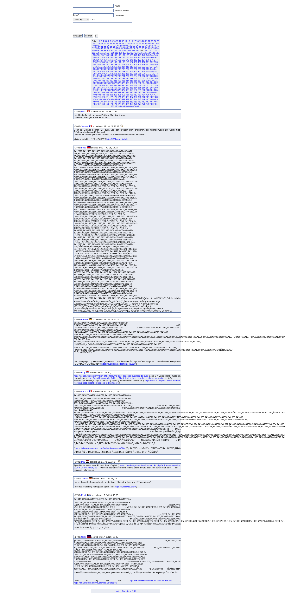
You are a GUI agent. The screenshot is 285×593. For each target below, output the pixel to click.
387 (99, 92)
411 (131, 95)
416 (152, 95)
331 (131, 83)
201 (123, 64)
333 (139, 83)
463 (147, 102)
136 (119, 55)
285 (139, 76)
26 (93, 43)
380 (135, 90)
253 (139, 71)
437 (107, 99)
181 (107, 62)
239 (147, 69)
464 (152, 102)
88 (140, 48)
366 (143, 88)
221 (139, 67)
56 (114, 46)
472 (119, 104)
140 (135, 55)
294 (111, 78)
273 (156, 74)
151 (115, 57)
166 (111, 60)
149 (107, 57)
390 (111, 92)
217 (123, 67)
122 (128, 53)
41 (137, 43)
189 (139, 62)
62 (131, 46)
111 (153, 50)
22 (149, 41)
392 (119, 92)
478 (143, 104)
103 (121, 50)
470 (111, 104)
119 (116, 53)
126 (145, 53)
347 (131, 85)
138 (127, 55)
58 (119, 46)
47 (154, 43)
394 (127, 92)
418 (95, 97)
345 (123, 85)
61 (128, 46)
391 (115, 92)
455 (115, 102)
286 (143, 76)
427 (131, 97)
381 (139, 90)
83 (125, 48)
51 (99, 46)
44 (146, 43)
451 (99, 102)
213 (107, 67)
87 (137, 48)
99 (105, 50)
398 (143, 92)
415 (147, 95)
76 (105, 48)
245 (107, 71)
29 (102, 43)
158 (143, 57)
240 (152, 69)
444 (135, 99)
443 (131, 99)
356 (103, 88)
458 (127, 102)
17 (134, 41)
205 (139, 64)
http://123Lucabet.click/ (117, 139)
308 (103, 81)
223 (147, 67)
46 (151, 43)
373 (107, 90)
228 (103, 69)
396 (135, 92)
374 (111, 90)
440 (119, 99)
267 (131, 74)
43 (143, 43)
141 (139, 55)
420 (103, 97)
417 (156, 95)
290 (95, 78)
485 (125, 106)
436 (103, 99)
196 (103, 64)
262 (111, 74)
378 (127, 90)
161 (156, 57)
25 (158, 41)
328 (119, 83)
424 (119, 97)
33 (114, 43)
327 (115, 83)
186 (127, 62)
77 (108, 48)
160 (152, 57)
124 (137, 53)
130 (95, 55)
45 (149, 43)
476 (135, 104)
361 (123, 88)
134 (111, 55)
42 (140, 43)
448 (152, 99)
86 (134, 48)
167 (115, 60)
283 (131, 76)
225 (156, 67)
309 (107, 81)
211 (99, 67)
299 (131, 78)
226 (95, 69)
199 (115, 64)
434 (95, 99)
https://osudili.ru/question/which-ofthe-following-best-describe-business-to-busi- (111, 376)
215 (115, 67)
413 (139, 95)
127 (149, 53)
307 (99, 81)
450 (95, 102)
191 (147, 62)
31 (108, 43)
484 (121, 106)
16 (131, 41)
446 (143, 99)
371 (99, 90)
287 (147, 76)
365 (139, 88)
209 (156, 64)
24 (155, 41)
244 (103, 71)
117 (109, 53)
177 (156, 60)
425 (123, 97)
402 (95, 95)
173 (139, 60)
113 (93, 53)
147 (99, 57)
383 (147, 90)
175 (147, 60)
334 (143, 83)
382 (143, 90)
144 (152, 55)
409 (123, 95)
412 (135, 95)
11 (117, 41)
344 (119, 85)
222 (143, 67)
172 (135, 60)
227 (99, 69)
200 (119, 64)
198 (111, 64)
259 (99, 74)
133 (107, 55)
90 (146, 48)
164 (103, 60)
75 (102, 48)
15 (129, 41)
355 (99, 88)
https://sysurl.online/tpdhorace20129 (118, 364)
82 (122, 48)
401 (156, 92)
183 (115, 62)
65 (140, 46)
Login (117, 591)
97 (99, 50)
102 (116, 50)
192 (152, 62)
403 (99, 95)
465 (156, 102)
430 (143, 97)
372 (103, 90)
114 (97, 53)
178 (95, 62)
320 (152, 81)
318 (143, 81)
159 (147, 57)
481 (156, 104)
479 (147, 104)
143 (147, 55)
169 (123, 60)
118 (112, 53)
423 (115, 97)
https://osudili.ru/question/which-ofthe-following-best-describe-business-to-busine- (126, 378)
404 (103, 95)
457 (123, 102)
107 (137, 50)
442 (127, 99)
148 (103, 57)
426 (127, 97)
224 (152, 67)
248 (119, 71)
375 (115, 90)
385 (156, 90)
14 (126, 41)
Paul (83, 462)
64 (137, 46)
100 (108, 50)
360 (119, 88)
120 (120, 53)
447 (147, 99)
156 (135, 57)
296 (119, 78)
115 (101, 53)
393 (123, 92)
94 (157, 48)
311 (115, 81)
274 (95, 76)
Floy (83, 372)
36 (122, 43)
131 (99, 55)
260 (103, 74)
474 (127, 104)
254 (143, 71)
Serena (84, 126)
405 (107, 95)
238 (143, 69)
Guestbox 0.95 (129, 591)
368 (152, 88)
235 (131, 69)
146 (95, 57)
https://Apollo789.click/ (125, 486)
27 (96, 43)
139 (131, 55)
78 (111, 48)
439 (115, 99)
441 (123, 99)
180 (103, 62)
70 (154, 46)
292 (103, 78)
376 (119, 90)
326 (111, 83)
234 (127, 69)
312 (119, 81)
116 (105, 53)
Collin (83, 537)
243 (99, 71)
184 (119, 62)
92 (151, 48)
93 (154, 48)
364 (135, 88)
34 (117, 43)
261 (107, 74)
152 (119, 57)
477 (139, 104)
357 (107, 88)
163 (99, 60)
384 (152, 90)
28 (99, 43)
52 (102, 46)
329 (123, 83)
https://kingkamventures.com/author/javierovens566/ (100, 448)
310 (111, 81)
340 (103, 85)
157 (139, 57)
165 (107, 60)
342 (111, 85)
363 (131, 88)
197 (107, 64)
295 (115, 78)
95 (93, 50)
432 (152, 97)
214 (111, 67)
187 (131, 62)
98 (102, 50)
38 (128, 43)
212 (103, 67)
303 (147, 78)
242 (95, 71)
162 (95, 60)
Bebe (83, 148)
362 (127, 88)
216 (119, 67)
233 (123, 69)
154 (127, 57)
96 (96, 50)
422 (111, 97)
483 (116, 106)
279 (115, 76)
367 (147, 88)
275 (99, 76)
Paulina (84, 319)
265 (123, 74)
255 (147, 71)
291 (99, 78)
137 (123, 55)
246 (111, 71)
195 (99, 64)
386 (95, 92)
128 (153, 53)
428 (135, 97)
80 (117, 48)
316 (135, 81)
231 (115, 69)
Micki (83, 111)
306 (95, 81)
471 (115, 104)
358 (111, 88)
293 (107, 78)
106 (133, 50)
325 (107, 83)
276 (103, 76)
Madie (84, 495)
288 (152, 76)
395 (131, 92)
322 (95, 83)
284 (135, 76)
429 (139, 97)
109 (145, 50)
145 (156, 55)
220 (135, 67)
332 (135, 83)
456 (119, 102)
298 (127, 78)
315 (131, 81)
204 (135, 64)
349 (139, 85)
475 (131, 104)
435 (99, 99)
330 (127, 83)
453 (107, 102)
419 (99, 97)
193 (156, 62)
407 (115, 95)
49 (93, 46)
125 (141, 53)
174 (143, 60)
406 (111, 95)
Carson (84, 391)
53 (105, 46)
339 (99, 85)
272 (152, 74)
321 (156, 81)
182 (111, 62)
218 (127, 67)
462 (143, 102)
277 (107, 76)
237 (139, 69)
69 (151, 46)
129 (157, 53)
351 (147, 85)
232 (119, 69)
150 (111, 57)
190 (143, 62)
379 (131, 90)
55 (111, 46)
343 (115, 85)
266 (127, 74)
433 (156, 97)
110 (149, 50)
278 (111, 76)
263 (115, 74)
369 (156, 88)
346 (127, 85)
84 (128, 48)
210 (95, 67)
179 (99, 62)
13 (123, 41)
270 (143, 74)
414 (143, 95)
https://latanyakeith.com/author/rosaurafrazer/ (150, 580)
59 (122, 46)
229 (107, 69)
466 (95, 104)
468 (103, 104)
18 (137, 41)
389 (107, 92)
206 (143, 64)
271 (147, 74)
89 (143, 48)
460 (135, 102)
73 (96, 48)
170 (127, 60)
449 (156, 99)
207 (147, 64)
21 (146, 41)
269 (139, 74)
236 (135, 69)
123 (133, 53)
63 (134, 46)
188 (135, 62)
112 (156, 50)
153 (123, 57)
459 (131, 102)
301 (139, 78)
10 (114, 41)
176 (152, 60)
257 (156, 71)
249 (123, 71)
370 (95, 90)
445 (139, 99)
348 (135, 85)
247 (115, 71)
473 (123, 104)
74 (99, 48)
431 (147, 97)
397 (139, 92)
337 (156, 83)
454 (111, 102)
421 (107, 97)
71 (157, 46)
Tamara (84, 478)
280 (119, 76)
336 (152, 83)
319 (147, 81)
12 (120, 41)
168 (119, 60)
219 (131, 67)
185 (123, 62)
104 (125, 50)
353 (156, 85)
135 (115, 55)
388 (103, 92)
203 (131, 64)
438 (111, 99)
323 (99, 83)
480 (152, 104)
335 (147, 83)
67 (146, 46)
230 (111, 69)
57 (117, 46)
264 (119, 74)
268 (135, 74)
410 (127, 95)
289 (156, 76)
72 (93, 48)
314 (127, 81)
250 (127, 71)
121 (124, 53)
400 (152, 92)
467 (99, 104)
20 (143, 41)
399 (147, 92)
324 (103, 83)
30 (105, 43)
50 (96, 46)
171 (131, 60)
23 (152, 41)
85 (131, 48)
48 (157, 43)
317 (139, 81)
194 (95, 64)
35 (119, 43)
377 (123, 90)
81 (119, 48)
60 (125, 46)
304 (152, 78)
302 (143, 78)
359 (115, 88)
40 (134, 43)
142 (143, 55)
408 (119, 95)
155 (131, 57)
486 (129, 106)
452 (103, 102)
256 (152, 71)
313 (123, 81)
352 (152, 85)
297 (123, 78)
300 (135, 78)
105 (129, 50)
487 (133, 106)
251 (131, 71)
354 (95, 88)
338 (95, 85)
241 (156, 69)
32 (111, 43)
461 (139, 102)
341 (107, 85)
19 (140, 41)
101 (112, 50)
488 (137, 106)
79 (114, 48)
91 (149, 48)
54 (108, 46)
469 (107, 104)
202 (127, 64)
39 (131, 43)
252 (135, 71)
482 (112, 106)
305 (156, 78)
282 (127, 76)
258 (95, 74)
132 (103, 55)
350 (143, 85)
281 (123, 76)
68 (149, 46)
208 (152, 64)
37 (125, 43)
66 (143, 46)
